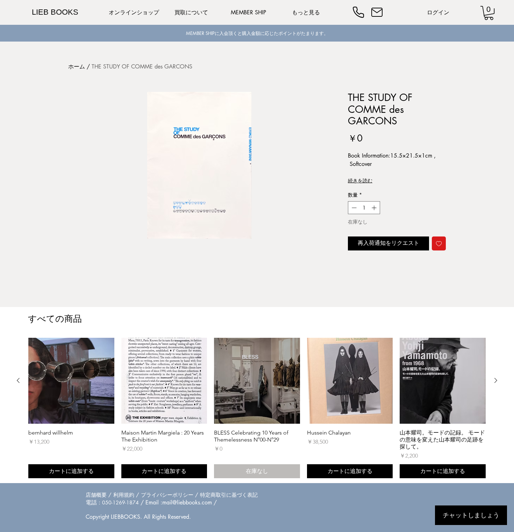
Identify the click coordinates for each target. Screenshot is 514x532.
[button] (488, 13)
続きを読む (360, 180)
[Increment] (374, 208)
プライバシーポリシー (167, 494)
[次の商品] (496, 380)
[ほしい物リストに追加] (439, 243)
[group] (257, 408)
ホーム (76, 66)
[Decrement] (353, 208)
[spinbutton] (364, 208)
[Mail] (377, 12)
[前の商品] (18, 380)
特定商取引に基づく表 (226, 494)
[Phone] (358, 12)
